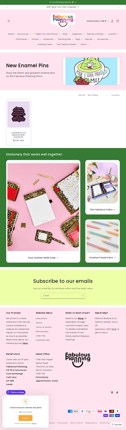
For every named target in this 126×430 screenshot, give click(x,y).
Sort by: (82, 95)
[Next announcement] (119, 7)
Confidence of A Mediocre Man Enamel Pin (18, 135)
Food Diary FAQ (43, 340)
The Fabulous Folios (101, 209)
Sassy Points (41, 318)
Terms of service (44, 327)
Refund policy (42, 331)
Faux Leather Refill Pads (42, 257)
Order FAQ (40, 336)
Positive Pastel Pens (101, 257)
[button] (9, 21)
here (114, 329)
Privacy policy (62, 423)
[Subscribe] (82, 296)
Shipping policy (91, 423)
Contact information (107, 423)
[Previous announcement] (7, 7)
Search (39, 323)
